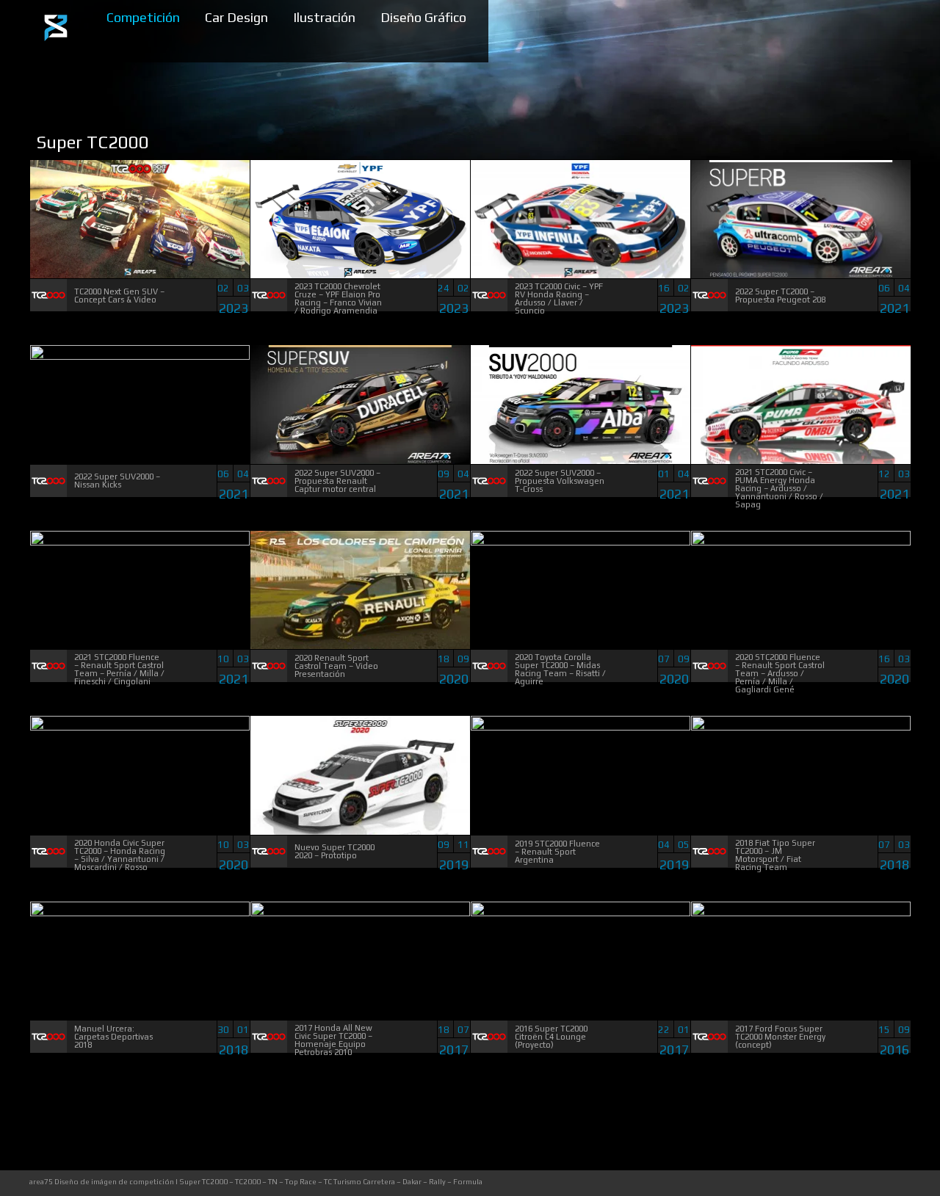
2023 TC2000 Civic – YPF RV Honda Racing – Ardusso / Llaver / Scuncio (559, 298)
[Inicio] (56, 44)
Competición (143, 17)
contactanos (893, 1183)
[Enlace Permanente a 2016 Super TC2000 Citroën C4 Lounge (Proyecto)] (580, 913)
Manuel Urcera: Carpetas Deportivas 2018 (113, 1036)
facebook (803, 1183)
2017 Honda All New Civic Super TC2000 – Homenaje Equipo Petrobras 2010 (333, 1040)
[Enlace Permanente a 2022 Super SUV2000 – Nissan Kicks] (140, 357)
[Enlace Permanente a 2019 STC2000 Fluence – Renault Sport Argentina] (580, 727)
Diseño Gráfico (423, 17)
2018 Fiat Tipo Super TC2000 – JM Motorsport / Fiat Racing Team (775, 854)
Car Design (236, 17)
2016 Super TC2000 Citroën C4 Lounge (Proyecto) (551, 1036)
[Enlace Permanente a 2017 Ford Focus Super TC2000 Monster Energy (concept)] (801, 913)
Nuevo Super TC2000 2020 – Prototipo (334, 851)
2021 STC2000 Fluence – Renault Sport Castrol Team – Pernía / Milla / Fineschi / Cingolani (119, 669)
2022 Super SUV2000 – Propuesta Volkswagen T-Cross (559, 480)
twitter (833, 1183)
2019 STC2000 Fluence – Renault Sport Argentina (557, 851)
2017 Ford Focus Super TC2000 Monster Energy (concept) (780, 1036)
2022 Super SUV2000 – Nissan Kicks (117, 480)
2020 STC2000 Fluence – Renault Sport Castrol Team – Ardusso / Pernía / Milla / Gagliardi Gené (780, 673)
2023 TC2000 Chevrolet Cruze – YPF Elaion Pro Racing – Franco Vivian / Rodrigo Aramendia (338, 298)
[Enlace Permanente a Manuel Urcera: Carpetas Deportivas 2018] (140, 913)
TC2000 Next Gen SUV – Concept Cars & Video (119, 295)
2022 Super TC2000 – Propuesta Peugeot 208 (780, 295)
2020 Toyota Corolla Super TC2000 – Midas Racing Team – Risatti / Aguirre (560, 669)
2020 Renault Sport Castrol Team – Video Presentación (336, 665)
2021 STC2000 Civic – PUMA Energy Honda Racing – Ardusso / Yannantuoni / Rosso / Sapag (779, 488)
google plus (863, 1183)
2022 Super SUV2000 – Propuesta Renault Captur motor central (337, 480)
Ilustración (324, 17)
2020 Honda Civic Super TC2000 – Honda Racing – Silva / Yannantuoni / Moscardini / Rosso (119, 854)
